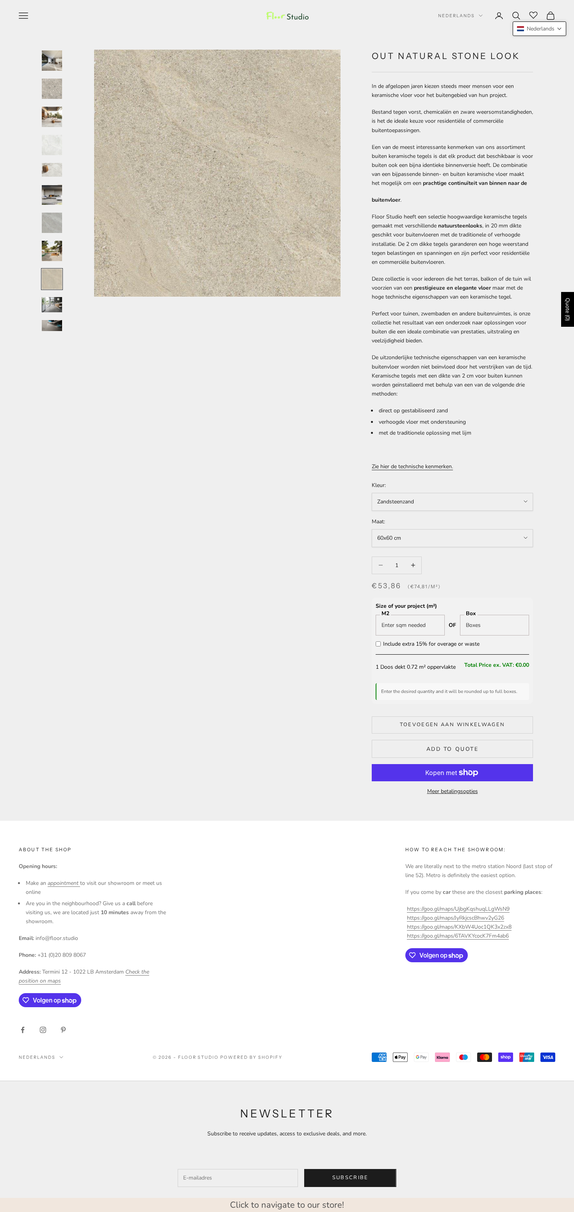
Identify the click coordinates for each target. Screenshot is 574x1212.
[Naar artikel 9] (52, 279)
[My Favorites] (533, 14)
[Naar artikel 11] (52, 327)
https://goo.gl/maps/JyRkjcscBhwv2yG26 (455, 918)
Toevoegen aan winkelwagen (452, 724)
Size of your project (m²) (406, 606)
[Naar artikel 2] (52, 89)
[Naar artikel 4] (52, 145)
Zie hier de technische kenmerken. (412, 466)
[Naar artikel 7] (52, 223)
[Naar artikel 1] (52, 61)
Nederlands (456, 15)
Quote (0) (567, 309)
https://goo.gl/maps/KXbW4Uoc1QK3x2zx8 (459, 927)
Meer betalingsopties (452, 791)
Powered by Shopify (251, 1057)
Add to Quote (452, 749)
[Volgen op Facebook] (23, 1030)
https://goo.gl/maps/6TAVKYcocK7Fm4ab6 (458, 936)
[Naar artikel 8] (52, 251)
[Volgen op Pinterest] (63, 1030)
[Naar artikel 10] (52, 304)
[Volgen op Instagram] (43, 1030)
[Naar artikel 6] (52, 195)
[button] (539, 29)
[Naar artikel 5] (52, 169)
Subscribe (350, 1177)
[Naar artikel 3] (52, 117)
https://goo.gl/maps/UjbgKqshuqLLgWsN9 (458, 909)
